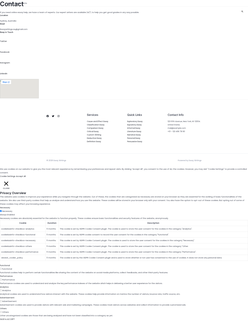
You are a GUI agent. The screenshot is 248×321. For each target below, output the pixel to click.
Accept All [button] (21, 176)
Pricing (205, 11)
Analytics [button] (4, 287)
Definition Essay (94, 141)
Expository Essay (134, 124)
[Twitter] (53, 116)
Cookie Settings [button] (7, 176)
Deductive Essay (94, 138)
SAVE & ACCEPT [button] (7, 319)
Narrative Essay (134, 135)
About (171, 11)
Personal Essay (133, 138)
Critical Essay (93, 131)
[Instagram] (58, 116)
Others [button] (3, 308)
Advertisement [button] (7, 297)
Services (182, 11)
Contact (216, 11)
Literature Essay (134, 131)
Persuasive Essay (134, 141)
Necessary (7, 211)
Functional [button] (5, 265)
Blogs (195, 11)
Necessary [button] (5, 207)
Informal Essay (133, 128)
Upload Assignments (17, 3)
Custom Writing (94, 135)
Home (162, 11)
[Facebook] (48, 116)
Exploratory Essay (135, 121)
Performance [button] (6, 276)
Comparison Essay (95, 128)
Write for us (230, 11)
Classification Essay (95, 124)
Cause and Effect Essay (97, 121)
